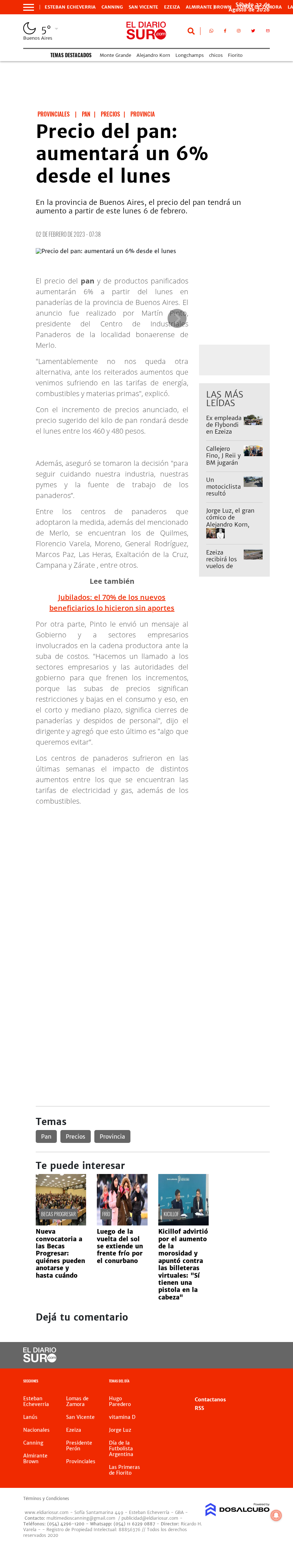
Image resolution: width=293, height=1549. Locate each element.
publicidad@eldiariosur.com (149, 1518)
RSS (199, 1408)
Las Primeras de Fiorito (124, 1470)
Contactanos (210, 1399)
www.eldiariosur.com (47, 1512)
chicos (216, 55)
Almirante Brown (209, 7)
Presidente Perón (79, 1446)
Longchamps (189, 55)
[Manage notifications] (276, 1515)
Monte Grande (115, 55)
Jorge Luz (120, 1430)
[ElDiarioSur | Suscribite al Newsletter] (268, 32)
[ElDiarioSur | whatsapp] (211, 32)
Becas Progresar (58, 1214)
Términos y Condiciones (46, 1498)
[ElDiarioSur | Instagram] (238, 32)
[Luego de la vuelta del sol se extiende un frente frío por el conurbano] (122, 1223)
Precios (75, 1136)
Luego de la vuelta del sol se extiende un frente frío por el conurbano (120, 1246)
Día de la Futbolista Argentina (121, 1448)
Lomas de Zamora (77, 1401)
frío (106, 1214)
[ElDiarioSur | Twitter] (253, 32)
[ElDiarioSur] (39, 1360)
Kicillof (171, 1214)
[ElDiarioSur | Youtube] (258, 1355)
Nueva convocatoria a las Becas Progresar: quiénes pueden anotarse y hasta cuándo (60, 1253)
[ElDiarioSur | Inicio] (261, 1381)
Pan (46, 1136)
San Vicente (143, 7)
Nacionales (36, 1430)
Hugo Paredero (120, 1401)
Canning (112, 7)
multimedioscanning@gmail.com (80, 1518)
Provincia (112, 1136)
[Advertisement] (153, 862)
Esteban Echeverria (70, 7)
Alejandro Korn (153, 55)
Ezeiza (172, 7)
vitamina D (122, 1417)
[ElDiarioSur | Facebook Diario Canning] (225, 32)
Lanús (30, 1417)
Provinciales (80, 1461)
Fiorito (235, 55)
